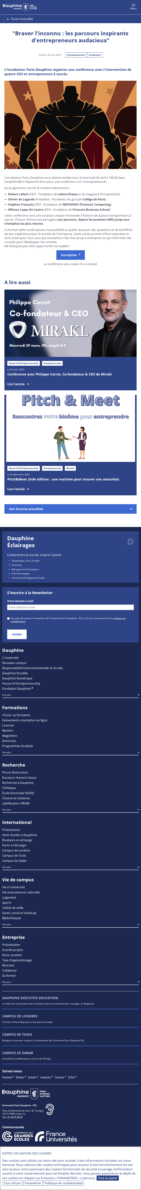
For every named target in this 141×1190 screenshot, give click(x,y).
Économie (17, 564)
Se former (9, 975)
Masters (7, 730)
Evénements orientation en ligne (24, 720)
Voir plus (6, 694)
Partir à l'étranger (14, 845)
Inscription (69, 255)
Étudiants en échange (17, 840)
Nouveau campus (14, 663)
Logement (9, 897)
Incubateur (95, 54)
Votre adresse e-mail (20, 601)
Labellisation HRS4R (16, 803)
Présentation (11, 830)
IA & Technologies (21, 573)
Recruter (8, 965)
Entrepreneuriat (76, 54)
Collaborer (9, 970)
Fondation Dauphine (16, 688)
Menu (133, 8)
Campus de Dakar (14, 861)
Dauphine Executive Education (30, 998)
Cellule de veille (12, 908)
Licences (8, 725)
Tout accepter (108, 1178)
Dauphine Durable (15, 673)
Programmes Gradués (17, 746)
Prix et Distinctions (15, 772)
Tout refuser (12, 1183)
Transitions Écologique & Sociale (28, 577)
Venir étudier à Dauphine (19, 835)
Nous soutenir (12, 955)
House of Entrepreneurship (21, 683)
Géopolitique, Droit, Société (25, 560)
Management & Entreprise (25, 569)
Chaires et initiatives (16, 798)
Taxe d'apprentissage (17, 960)
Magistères (9, 735)
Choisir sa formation (16, 715)
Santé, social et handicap (19, 913)
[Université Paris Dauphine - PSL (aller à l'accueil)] (20, 7)
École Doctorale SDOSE (18, 793)
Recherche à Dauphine (18, 783)
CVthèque (9, 788)
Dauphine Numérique (17, 678)
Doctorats (9, 741)
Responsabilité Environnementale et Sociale (32, 668)
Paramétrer (33, 1183)
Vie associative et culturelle (21, 892)
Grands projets (12, 950)
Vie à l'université (13, 887)
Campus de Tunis (14, 855)
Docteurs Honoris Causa (19, 777)
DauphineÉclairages (21, 541)
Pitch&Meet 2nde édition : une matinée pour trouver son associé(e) (63, 479)
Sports (6, 902)
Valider (17, 634)
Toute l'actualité (22, 19)
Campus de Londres (16, 850)
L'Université (10, 658)
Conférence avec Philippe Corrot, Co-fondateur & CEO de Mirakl (59, 374)
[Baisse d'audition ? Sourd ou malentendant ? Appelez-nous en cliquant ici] (50, 1112)
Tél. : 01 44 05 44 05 (12, 1116)
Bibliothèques (11, 918)
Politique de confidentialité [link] (64, 1183)
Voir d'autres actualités (26, 509)
